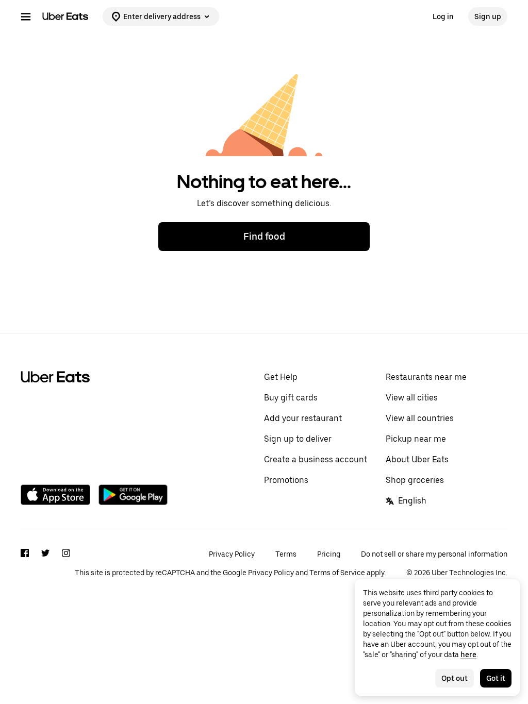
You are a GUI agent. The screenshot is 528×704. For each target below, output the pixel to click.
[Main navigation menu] (25, 16)
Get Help (281, 377)
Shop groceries (415, 480)
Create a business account (315, 459)
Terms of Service (337, 572)
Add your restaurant (303, 418)
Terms (285, 554)
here (468, 654)
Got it (495, 678)
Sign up (487, 16)
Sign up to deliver (298, 439)
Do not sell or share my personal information (434, 554)
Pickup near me (416, 439)
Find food (264, 236)
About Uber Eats (417, 459)
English (412, 501)
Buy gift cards (291, 398)
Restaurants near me (426, 377)
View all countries (420, 418)
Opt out (454, 678)
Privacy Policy (232, 554)
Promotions (286, 480)
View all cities (412, 398)
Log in (443, 16)
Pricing (328, 554)
